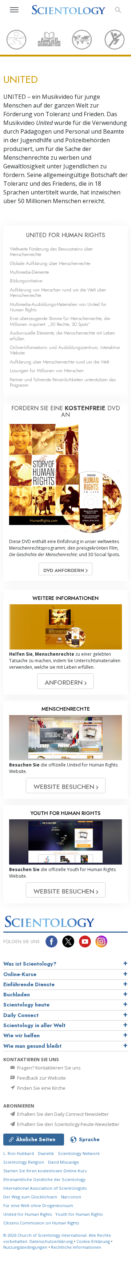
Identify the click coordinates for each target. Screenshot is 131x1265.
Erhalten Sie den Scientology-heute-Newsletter (67, 1124)
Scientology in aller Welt (34, 1025)
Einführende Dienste (29, 984)
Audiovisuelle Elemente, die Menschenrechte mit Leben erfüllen (62, 335)
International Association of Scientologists (45, 1188)
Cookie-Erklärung (93, 1241)
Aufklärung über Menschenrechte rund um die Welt (59, 361)
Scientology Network (79, 1153)
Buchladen (16, 994)
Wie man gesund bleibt (32, 1046)
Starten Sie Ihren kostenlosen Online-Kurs (45, 1170)
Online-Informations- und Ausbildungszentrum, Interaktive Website (65, 350)
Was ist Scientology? (29, 963)
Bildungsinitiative (26, 280)
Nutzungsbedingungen (25, 1247)
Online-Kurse (19, 974)
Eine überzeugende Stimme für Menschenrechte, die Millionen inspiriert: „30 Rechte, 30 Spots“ (60, 321)
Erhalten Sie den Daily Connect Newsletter (62, 1114)
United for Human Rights (28, 1214)
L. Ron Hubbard (18, 1153)
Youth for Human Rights (79, 1214)
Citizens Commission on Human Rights (41, 1223)
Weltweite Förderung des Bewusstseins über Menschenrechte (51, 251)
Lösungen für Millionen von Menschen (47, 370)
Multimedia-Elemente (29, 272)
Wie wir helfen (21, 1035)
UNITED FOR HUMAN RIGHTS (65, 235)
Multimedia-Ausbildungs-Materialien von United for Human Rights (58, 307)
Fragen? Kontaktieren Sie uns (48, 1067)
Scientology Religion (23, 1162)
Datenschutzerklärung (51, 1241)
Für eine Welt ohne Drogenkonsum (38, 1205)
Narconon (71, 1196)
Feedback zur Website (41, 1078)
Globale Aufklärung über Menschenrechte (50, 263)
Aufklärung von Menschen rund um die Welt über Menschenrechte (58, 292)
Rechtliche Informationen (76, 1247)
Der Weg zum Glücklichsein (30, 1196)
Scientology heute (26, 1004)
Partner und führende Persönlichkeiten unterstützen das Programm (63, 382)
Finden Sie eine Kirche (41, 1088)
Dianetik (46, 1153)
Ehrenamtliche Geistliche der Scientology (44, 1179)
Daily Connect (21, 1015)
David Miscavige (63, 1162)
